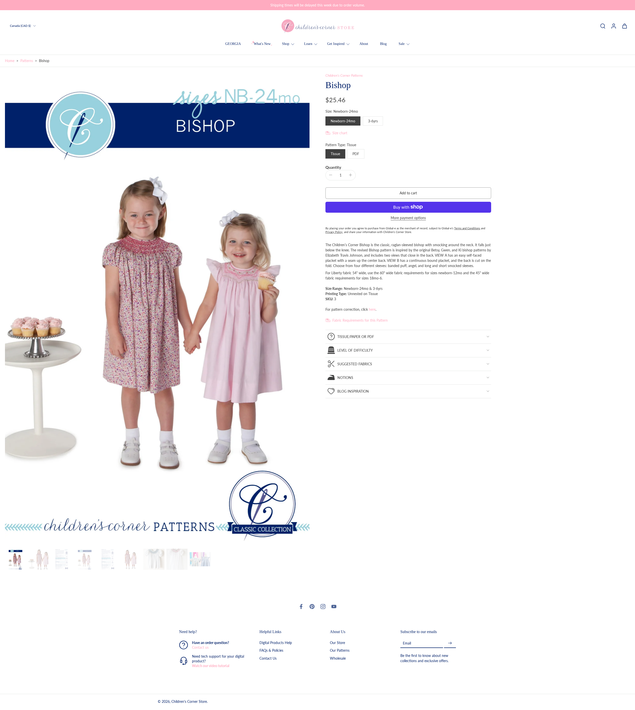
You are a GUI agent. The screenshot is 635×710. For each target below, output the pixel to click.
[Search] (602, 26)
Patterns (26, 61)
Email (407, 643)
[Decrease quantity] (331, 175)
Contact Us (268, 658)
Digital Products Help (275, 643)
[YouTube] (333, 606)
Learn (308, 44)
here (372, 309)
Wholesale (338, 658)
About (363, 44)
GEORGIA (233, 44)
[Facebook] (301, 606)
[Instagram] (323, 606)
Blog (383, 44)
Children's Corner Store (189, 702)
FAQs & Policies (271, 650)
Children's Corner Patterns (344, 75)
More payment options (408, 218)
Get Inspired (336, 44)
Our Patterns (339, 650)
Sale (402, 44)
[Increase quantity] (350, 175)
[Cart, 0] (624, 25)
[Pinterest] (312, 606)
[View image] (15, 559)
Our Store (337, 643)
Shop (285, 44)
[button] (408, 193)
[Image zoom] (157, 310)
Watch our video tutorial (210, 666)
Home (9, 61)
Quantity (333, 167)
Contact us (200, 647)
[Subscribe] (450, 643)
